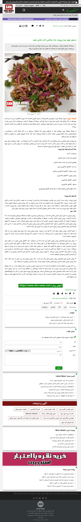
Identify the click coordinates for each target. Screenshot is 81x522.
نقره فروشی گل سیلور (67, 422)
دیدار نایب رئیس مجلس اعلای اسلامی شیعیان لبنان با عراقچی (56, 383)
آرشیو (63, 493)
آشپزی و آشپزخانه (58, 26)
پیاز (65, 307)
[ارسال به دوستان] (23, 26)
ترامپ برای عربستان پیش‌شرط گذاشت (63, 447)
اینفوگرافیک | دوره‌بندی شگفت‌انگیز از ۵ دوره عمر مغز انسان (57, 387)
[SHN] (9, 8)
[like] (59, 303)
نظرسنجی (32, 493)
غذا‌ (60, 307)
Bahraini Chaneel (31, 414)
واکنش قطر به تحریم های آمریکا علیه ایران (62, 438)
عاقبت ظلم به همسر (49, 409)
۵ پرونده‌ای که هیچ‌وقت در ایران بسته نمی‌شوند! (60, 396)
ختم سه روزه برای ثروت (67, 414)
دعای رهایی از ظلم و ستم (66, 409)
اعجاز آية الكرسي (35, 409)
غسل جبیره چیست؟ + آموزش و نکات (60, 486)
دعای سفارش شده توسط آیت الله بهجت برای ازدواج (24, 418)
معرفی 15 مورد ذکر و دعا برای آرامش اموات (65, 15)
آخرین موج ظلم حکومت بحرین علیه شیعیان (61, 390)
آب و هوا (52, 493)
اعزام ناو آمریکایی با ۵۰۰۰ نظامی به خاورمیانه (59, 474)
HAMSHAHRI (69, 290)
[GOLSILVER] (40, 459)
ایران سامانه (36, 520)
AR (44, 5)
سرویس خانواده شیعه (70, 26)
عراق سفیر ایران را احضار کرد (66, 444)
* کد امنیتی (72, 351)
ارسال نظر (47, 303)
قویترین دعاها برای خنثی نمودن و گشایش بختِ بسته (58, 418)
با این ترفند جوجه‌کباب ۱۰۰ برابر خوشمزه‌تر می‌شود (59, 317)
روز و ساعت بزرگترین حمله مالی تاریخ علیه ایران (58, 477)
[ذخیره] (26, 26)
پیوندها (58, 493)
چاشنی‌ (53, 307)
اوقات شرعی (45, 493)
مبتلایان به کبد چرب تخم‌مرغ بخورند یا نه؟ (62, 380)
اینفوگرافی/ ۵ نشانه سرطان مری (65, 435)
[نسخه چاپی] (20, 26)
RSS (15, 493)
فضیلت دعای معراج (21, 409)
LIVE (37, 5)
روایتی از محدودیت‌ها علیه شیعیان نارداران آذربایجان (56, 480)
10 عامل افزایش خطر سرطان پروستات (63, 441)
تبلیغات (38, 493)
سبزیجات (44, 307)
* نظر (74, 355)
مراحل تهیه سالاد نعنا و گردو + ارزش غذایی (61, 323)
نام (75, 342)
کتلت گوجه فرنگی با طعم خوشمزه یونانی (62, 320)
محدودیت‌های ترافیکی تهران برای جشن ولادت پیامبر (59, 393)
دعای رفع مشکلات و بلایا (49, 414)
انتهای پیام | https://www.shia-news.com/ (40, 286)
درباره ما (76, 493)
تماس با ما (19, 5)
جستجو (26, 493)
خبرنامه (20, 493)
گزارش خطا (70, 303)
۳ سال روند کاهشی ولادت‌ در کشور (62, 483)
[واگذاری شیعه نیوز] (40, 19)
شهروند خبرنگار (29, 5)
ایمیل (74, 346)
